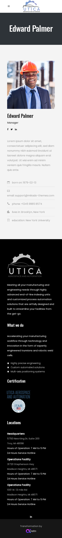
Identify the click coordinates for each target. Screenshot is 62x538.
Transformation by (31, 526)
